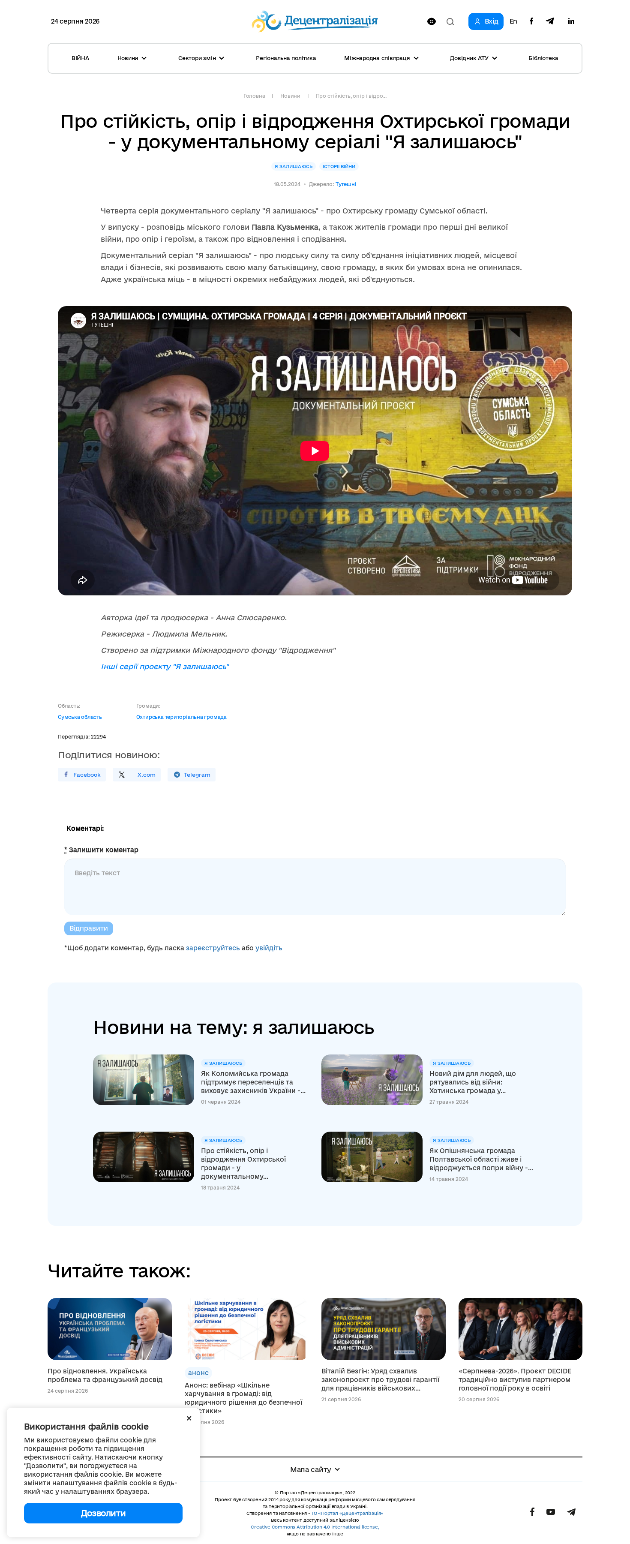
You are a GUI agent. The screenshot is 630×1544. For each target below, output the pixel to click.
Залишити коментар (101, 849)
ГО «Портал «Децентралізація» (348, 1513)
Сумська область (80, 717)
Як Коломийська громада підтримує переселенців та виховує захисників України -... (253, 1082)
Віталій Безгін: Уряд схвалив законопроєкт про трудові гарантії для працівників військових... (380, 1379)
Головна (254, 96)
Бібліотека (543, 58)
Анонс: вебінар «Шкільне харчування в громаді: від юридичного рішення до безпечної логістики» (243, 1398)
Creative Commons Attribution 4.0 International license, (315, 1526)
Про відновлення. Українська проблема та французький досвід (105, 1375)
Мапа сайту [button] (310, 1469)
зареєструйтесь (213, 948)
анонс (198, 1372)
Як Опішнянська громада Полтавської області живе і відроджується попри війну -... (481, 1159)
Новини (290, 96)
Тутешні (346, 184)
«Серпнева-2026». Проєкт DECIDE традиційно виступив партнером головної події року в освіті (515, 1379)
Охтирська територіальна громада (181, 717)
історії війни (339, 166)
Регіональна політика (286, 58)
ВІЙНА (80, 58)
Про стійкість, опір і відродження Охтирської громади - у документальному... (243, 1163)
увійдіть (268, 948)
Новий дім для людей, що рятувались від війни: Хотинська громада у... (472, 1082)
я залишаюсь (293, 166)
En (513, 21)
